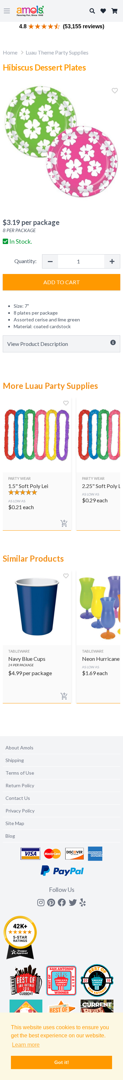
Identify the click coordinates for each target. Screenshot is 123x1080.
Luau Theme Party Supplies (57, 52)
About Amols (19, 747)
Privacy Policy (20, 810)
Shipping (14, 760)
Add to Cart (61, 282)
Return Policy (19, 785)
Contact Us (17, 798)
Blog (10, 836)
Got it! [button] (61, 1062)
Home (10, 52)
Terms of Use (19, 773)
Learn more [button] (26, 1045)
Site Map (14, 823)
